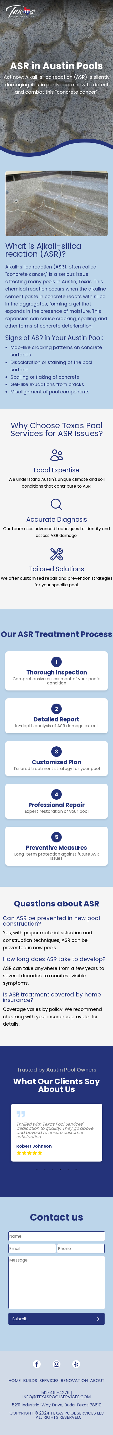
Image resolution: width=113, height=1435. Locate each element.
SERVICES (49, 1381)
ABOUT (97, 1381)
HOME (14, 1381)
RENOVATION (74, 1381)
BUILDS (30, 1381)
